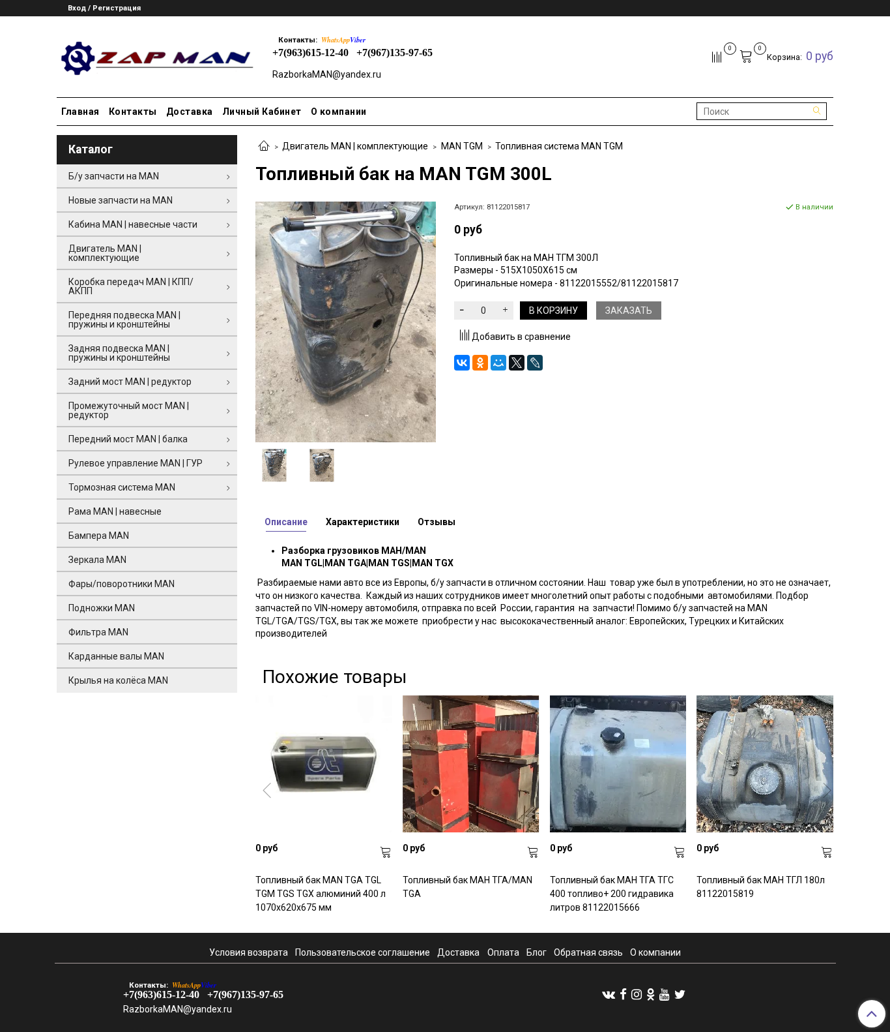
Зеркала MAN (97, 559)
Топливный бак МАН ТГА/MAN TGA (467, 887)
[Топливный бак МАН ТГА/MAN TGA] (471, 763)
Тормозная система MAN (121, 487)
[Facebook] (623, 994)
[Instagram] (636, 994)
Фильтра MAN (98, 632)
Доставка (189, 111)
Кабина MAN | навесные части (132, 224)
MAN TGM (462, 146)
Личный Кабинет (262, 111)
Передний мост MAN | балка (128, 439)
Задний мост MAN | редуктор (130, 381)
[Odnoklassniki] (650, 994)
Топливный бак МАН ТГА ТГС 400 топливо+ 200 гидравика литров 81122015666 (612, 894)
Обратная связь (588, 952)
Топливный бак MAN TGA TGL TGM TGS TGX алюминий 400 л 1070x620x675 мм (320, 894)
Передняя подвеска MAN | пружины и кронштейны (124, 319)
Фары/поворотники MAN (121, 584)
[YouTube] (664, 994)
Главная (80, 111)
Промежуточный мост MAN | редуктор (128, 410)
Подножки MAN (101, 608)
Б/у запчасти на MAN (113, 176)
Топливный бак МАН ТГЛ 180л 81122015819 (760, 887)
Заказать (628, 310)
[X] (516, 363)
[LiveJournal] (535, 363)
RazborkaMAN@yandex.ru (326, 74)
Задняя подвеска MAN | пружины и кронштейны (119, 353)
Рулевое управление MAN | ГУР (135, 463)
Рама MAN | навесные (115, 511)
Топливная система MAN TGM (559, 146)
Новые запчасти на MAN (120, 200)
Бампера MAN (98, 535)
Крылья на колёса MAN (118, 680)
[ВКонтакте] (462, 363)
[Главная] (264, 147)
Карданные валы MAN (116, 656)
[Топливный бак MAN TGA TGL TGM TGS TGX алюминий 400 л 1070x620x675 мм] (323, 763)
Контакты (133, 111)
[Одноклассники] (480, 363)
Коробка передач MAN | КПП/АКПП (131, 286)
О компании (339, 111)
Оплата (503, 952)
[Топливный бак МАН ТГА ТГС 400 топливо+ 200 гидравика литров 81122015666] (618, 763)
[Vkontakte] (608, 994)
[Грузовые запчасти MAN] (155, 54)
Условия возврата (248, 952)
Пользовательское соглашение (362, 952)
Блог (536, 952)
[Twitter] (679, 994)
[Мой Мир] (498, 363)
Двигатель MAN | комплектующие (355, 146)
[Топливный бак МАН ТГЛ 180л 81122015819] (764, 763)
